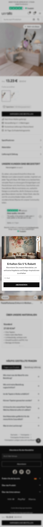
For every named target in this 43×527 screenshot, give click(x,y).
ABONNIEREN (21, 285)
